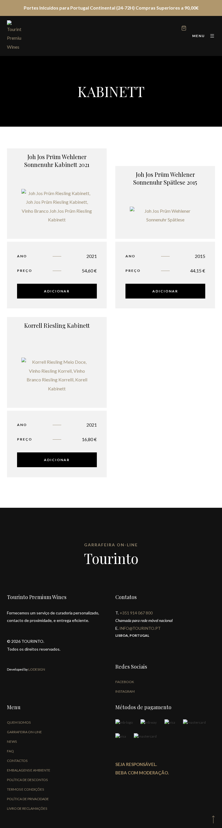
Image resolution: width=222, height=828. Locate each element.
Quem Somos (19, 722)
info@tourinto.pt (140, 628)
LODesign (36, 669)
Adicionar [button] (57, 291)
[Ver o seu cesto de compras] (184, 28)
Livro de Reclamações (27, 808)
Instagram (125, 691)
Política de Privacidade (28, 799)
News (12, 741)
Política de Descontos (27, 780)
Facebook (124, 682)
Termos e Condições (25, 789)
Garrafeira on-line (24, 732)
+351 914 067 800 (136, 612)
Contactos (17, 760)
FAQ (10, 751)
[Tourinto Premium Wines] (14, 36)
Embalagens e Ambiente (28, 770)
